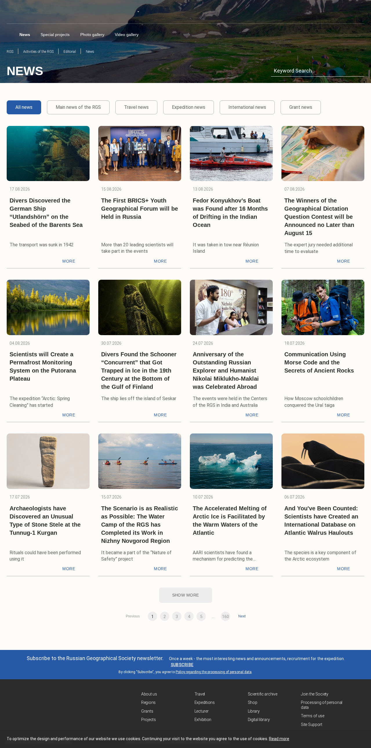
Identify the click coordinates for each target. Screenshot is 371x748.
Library (254, 711)
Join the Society (314, 694)
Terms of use (312, 715)
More (68, 261)
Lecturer (201, 711)
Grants (147, 711)
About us (149, 694)
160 (225, 616)
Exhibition (202, 719)
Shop (252, 702)
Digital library (259, 719)
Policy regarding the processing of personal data (214, 672)
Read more (279, 738)
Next (241, 616)
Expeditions (204, 702)
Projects (148, 719)
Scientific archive (262, 694)
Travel (199, 694)
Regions (148, 702)
